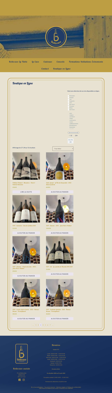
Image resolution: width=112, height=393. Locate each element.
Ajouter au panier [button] (59, 192)
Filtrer (70, 141)
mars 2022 (56, 12)
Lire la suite (26, 192)
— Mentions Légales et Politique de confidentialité (68, 387)
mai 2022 (56, 11)
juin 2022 (56, 9)
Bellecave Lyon (56, 37)
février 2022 (56, 14)
